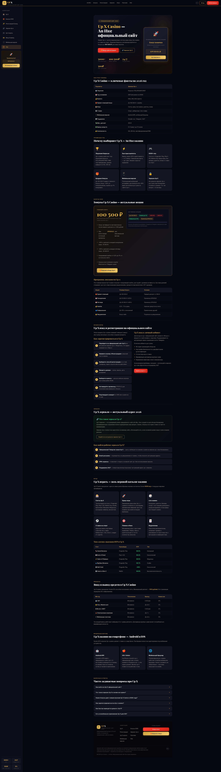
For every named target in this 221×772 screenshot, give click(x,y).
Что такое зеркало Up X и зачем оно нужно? (111, 692)
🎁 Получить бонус (156, 733)
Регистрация (103, 2)
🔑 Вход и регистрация (108, 50)
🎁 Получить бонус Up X (107, 270)
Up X (6, 14)
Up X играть (8, 33)
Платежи (124, 2)
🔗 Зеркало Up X (127, 50)
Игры (118, 2)
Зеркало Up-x (8, 28)
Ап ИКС (89, 2)
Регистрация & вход (10, 24)
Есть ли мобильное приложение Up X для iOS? (111, 714)
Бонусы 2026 (8, 19)
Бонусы (95, 2)
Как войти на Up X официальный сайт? (109, 687)
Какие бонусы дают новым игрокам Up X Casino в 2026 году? (116, 698)
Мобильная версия (10, 42)
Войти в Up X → (140, 370)
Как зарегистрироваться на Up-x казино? (110, 703)
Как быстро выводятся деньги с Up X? (109, 708)
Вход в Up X (156, 729)
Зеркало (112, 2)
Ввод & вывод (8, 37)
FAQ (131, 2)
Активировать (155, 57)
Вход (202, 3)
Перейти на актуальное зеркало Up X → (110, 437)
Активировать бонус (11, 65)
